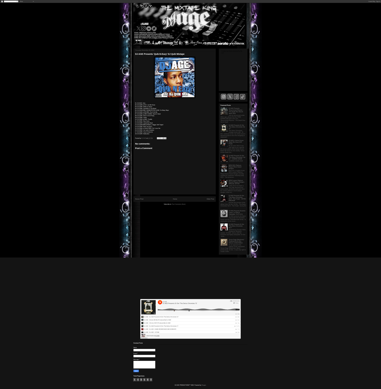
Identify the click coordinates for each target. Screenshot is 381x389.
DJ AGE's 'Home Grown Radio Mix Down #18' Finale (236, 142)
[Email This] (158, 138)
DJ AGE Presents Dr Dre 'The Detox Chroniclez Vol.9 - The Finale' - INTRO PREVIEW (237, 198)
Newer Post (139, 199)
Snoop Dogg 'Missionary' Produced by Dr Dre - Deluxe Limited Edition (236, 241)
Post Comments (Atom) (178, 204)
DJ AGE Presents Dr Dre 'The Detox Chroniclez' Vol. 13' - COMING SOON (237, 157)
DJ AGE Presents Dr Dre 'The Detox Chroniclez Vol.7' (236, 225)
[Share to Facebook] (164, 138)
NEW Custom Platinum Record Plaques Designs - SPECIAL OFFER (237, 182)
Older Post (210, 199)
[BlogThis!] (160, 138)
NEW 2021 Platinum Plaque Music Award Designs (235, 166)
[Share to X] (162, 138)
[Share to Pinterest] (165, 138)
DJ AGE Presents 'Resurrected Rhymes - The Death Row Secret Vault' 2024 (236, 111)
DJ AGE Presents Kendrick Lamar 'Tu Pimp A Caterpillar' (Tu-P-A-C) (237, 212)
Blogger (204, 385)
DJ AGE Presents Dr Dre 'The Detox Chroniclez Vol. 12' (237, 126)
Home (175, 199)
